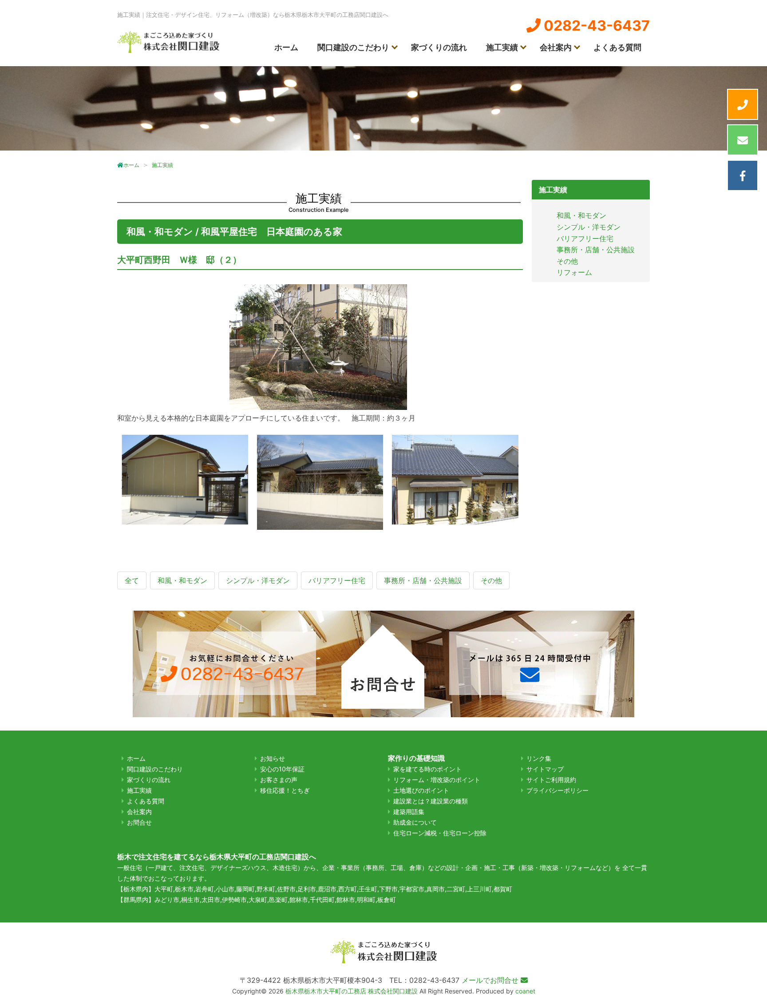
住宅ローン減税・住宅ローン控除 (439, 833)
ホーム (286, 47)
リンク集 (538, 758)
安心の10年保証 (282, 769)
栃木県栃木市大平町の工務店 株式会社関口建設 (351, 991)
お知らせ (272, 758)
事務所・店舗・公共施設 (596, 249)
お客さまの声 (278, 779)
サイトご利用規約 (551, 779)
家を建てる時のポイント (427, 769)
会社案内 (556, 47)
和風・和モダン (581, 215)
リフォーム (574, 272)
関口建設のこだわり (353, 47)
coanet (525, 991)
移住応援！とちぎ (285, 790)
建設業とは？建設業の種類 (430, 801)
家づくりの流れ (439, 47)
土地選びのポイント (421, 790)
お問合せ (139, 822)
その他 (567, 261)
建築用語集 (408, 811)
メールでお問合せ (491, 980)
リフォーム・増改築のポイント (436, 779)
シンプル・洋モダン (589, 226)
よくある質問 (617, 47)
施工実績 (502, 47)
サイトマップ (545, 769)
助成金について (415, 822)
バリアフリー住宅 (585, 238)
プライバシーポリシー (557, 790)
